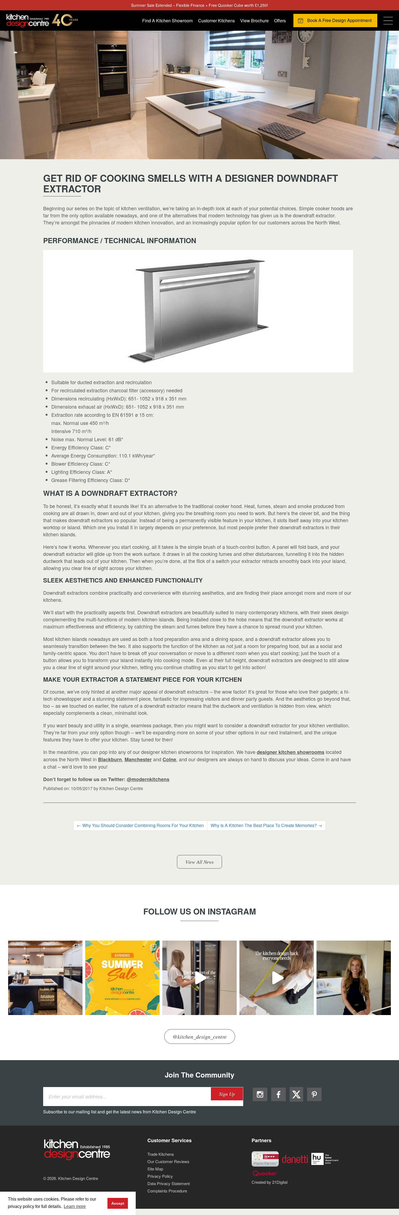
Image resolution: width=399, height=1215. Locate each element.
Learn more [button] (75, 1206)
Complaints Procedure (167, 1191)
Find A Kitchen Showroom (167, 20)
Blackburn (110, 759)
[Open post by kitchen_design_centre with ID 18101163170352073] (45, 978)
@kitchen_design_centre (200, 1036)
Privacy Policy (160, 1176)
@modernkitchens (148, 779)
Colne (169, 759)
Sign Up (227, 1094)
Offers (280, 20)
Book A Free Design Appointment (339, 20)
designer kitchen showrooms (290, 752)
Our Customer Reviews (168, 1161)
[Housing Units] (324, 1158)
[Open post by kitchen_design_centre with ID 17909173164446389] (353, 978)
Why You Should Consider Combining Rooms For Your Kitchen (140, 825)
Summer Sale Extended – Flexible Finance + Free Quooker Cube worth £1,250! (199, 5)
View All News (199, 862)
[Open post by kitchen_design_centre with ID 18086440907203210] (199, 978)
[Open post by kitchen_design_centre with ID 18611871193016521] (276, 978)
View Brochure (254, 20)
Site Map (155, 1169)
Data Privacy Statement (168, 1183)
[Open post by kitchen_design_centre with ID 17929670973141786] (122, 978)
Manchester (138, 759)
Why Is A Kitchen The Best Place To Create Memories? (266, 825)
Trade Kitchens (160, 1154)
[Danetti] (295, 1158)
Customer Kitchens (216, 20)
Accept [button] (117, 1203)
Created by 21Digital (269, 1182)
